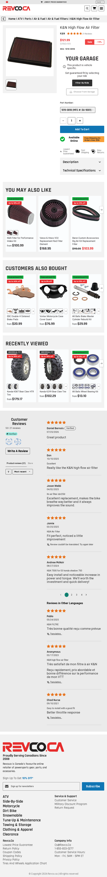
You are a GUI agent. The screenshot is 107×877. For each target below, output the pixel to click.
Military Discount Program (71, 804)
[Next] (33, 311)
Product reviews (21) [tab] (16, 463)
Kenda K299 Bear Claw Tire (53, 391)
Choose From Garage (84, 91)
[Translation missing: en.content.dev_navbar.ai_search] (87, 8)
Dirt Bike (9, 811)
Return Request (64, 808)
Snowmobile (12, 815)
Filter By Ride (82, 82)
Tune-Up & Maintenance (22, 820)
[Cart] (94, 8)
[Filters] (8, 471)
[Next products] (101, 209)
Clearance (10, 834)
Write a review (18, 451)
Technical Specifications (79, 170)
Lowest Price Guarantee (18, 845)
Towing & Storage (17, 825)
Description (70, 162)
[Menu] (101, 8)
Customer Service (65, 800)
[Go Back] (3, 19)
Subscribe (93, 786)
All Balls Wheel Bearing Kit (85, 391)
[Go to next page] (87, 595)
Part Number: (66, 102)
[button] (74, 33)
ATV (6, 796)
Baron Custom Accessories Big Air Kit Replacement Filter (85, 241)
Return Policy (11, 848)
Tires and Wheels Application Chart (25, 863)
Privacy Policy (11, 859)
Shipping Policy (12, 856)
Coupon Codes (12, 852)
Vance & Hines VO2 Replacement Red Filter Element (51, 241)
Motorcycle (11, 806)
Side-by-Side (13, 801)
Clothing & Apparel (18, 829)
